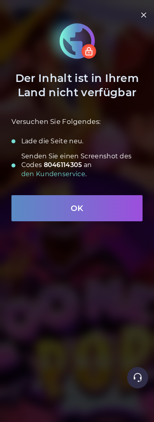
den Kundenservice (53, 174)
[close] (143, 15)
